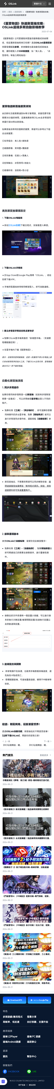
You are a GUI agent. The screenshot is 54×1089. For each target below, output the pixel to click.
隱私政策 (32, 1085)
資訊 (10, 12)
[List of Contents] (3, 1081)
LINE (35, 1071)
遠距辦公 (31, 1041)
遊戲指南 (18, 12)
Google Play (43, 1000)
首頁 (4, 12)
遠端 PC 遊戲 (33, 1036)
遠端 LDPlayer (10, 1036)
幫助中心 (31, 1056)
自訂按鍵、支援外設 (37, 1022)
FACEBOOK (14, 1071)
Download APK (16, 1000)
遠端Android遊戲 (12, 1041)
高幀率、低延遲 (11, 1022)
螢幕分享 (31, 1016)
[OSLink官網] (15, 225)
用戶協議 (21, 1085)
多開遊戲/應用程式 (13, 1016)
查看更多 (44, 755)
